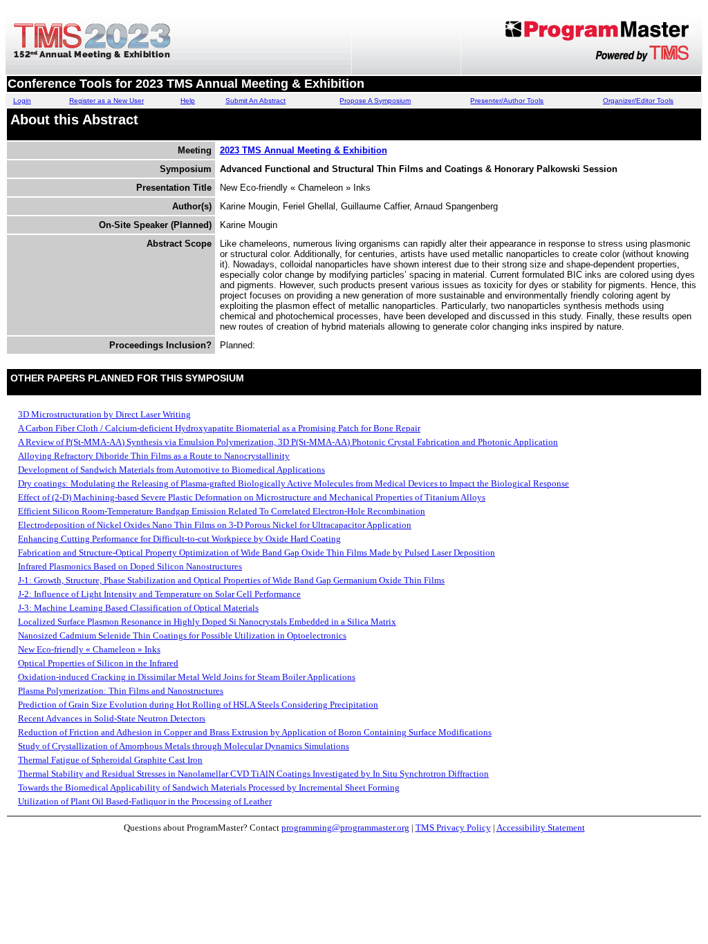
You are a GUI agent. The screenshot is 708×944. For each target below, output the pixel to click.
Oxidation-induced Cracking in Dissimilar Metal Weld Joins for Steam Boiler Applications (186, 677)
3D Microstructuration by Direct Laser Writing (104, 414)
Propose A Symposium (375, 100)
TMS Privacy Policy (453, 827)
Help (187, 100)
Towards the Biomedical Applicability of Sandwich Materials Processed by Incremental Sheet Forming (209, 787)
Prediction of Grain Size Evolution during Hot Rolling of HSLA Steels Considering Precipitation (198, 704)
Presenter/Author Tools (506, 100)
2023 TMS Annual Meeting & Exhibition (303, 150)
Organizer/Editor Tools (638, 100)
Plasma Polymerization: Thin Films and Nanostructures (120, 691)
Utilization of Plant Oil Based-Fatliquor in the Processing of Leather (145, 801)
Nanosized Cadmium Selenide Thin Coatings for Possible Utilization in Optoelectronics (182, 635)
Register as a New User (106, 100)
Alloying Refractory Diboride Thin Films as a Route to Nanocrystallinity (154, 456)
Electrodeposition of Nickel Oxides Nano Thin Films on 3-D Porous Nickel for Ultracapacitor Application (214, 525)
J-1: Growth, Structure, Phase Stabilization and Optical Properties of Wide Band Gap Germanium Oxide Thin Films (231, 580)
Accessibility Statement (540, 827)
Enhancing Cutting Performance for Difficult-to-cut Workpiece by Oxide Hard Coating (179, 539)
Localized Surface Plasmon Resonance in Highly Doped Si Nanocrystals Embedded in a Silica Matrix (207, 621)
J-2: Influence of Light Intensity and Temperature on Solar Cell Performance (159, 594)
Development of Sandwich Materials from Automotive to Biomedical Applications (171, 469)
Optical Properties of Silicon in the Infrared (98, 663)
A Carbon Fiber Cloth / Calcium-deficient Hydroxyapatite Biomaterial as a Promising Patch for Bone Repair (219, 428)
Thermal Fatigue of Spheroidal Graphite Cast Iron (110, 760)
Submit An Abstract (255, 100)
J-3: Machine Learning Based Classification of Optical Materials (138, 608)
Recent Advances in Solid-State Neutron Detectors (111, 718)
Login (22, 100)
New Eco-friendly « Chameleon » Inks (89, 649)
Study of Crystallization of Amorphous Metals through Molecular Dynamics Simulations (183, 746)
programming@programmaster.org (345, 827)
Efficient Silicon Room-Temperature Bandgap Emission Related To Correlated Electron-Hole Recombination (221, 511)
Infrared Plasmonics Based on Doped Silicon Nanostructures (130, 566)
